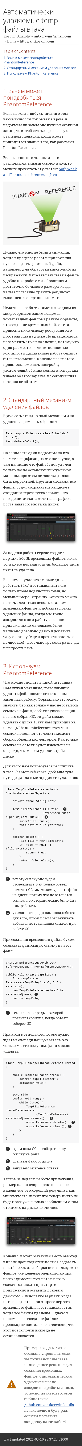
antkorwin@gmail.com (52, 36)
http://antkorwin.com (37, 41)
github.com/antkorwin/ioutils (49, 1404)
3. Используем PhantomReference (31, 73)
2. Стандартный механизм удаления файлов (40, 68)
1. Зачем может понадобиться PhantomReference (28, 59)
